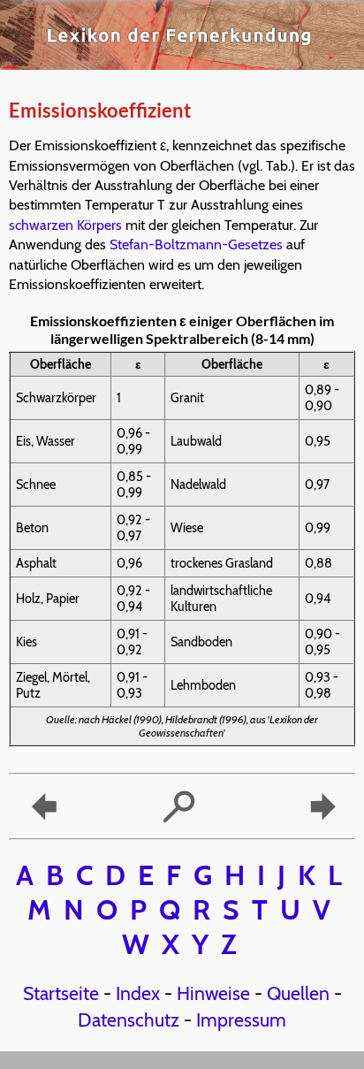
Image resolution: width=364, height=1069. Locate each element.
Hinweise (213, 992)
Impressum (241, 1019)
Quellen (298, 992)
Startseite (61, 992)
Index (138, 992)
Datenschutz (128, 1019)
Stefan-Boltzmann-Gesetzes (196, 244)
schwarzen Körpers (65, 225)
